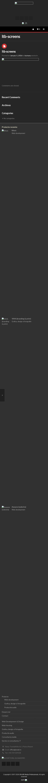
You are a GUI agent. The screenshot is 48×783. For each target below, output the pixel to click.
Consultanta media (9, 737)
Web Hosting (7, 725)
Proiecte (5, 697)
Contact (5, 716)
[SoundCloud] (26, 18)
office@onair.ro (15, 750)
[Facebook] (22, 18)
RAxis (14, 130)
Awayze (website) (19, 507)
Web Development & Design (13, 721)
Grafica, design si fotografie (21, 321)
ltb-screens (9, 51)
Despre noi (6, 712)
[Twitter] (17, 18)
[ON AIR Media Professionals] (24, 8)
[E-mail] (17, 764)
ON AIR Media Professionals (28, 774)
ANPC (23, 780)
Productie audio (10, 707)
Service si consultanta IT (11, 741)
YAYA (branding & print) (21, 319)
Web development (18, 133)
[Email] (31, 18)
